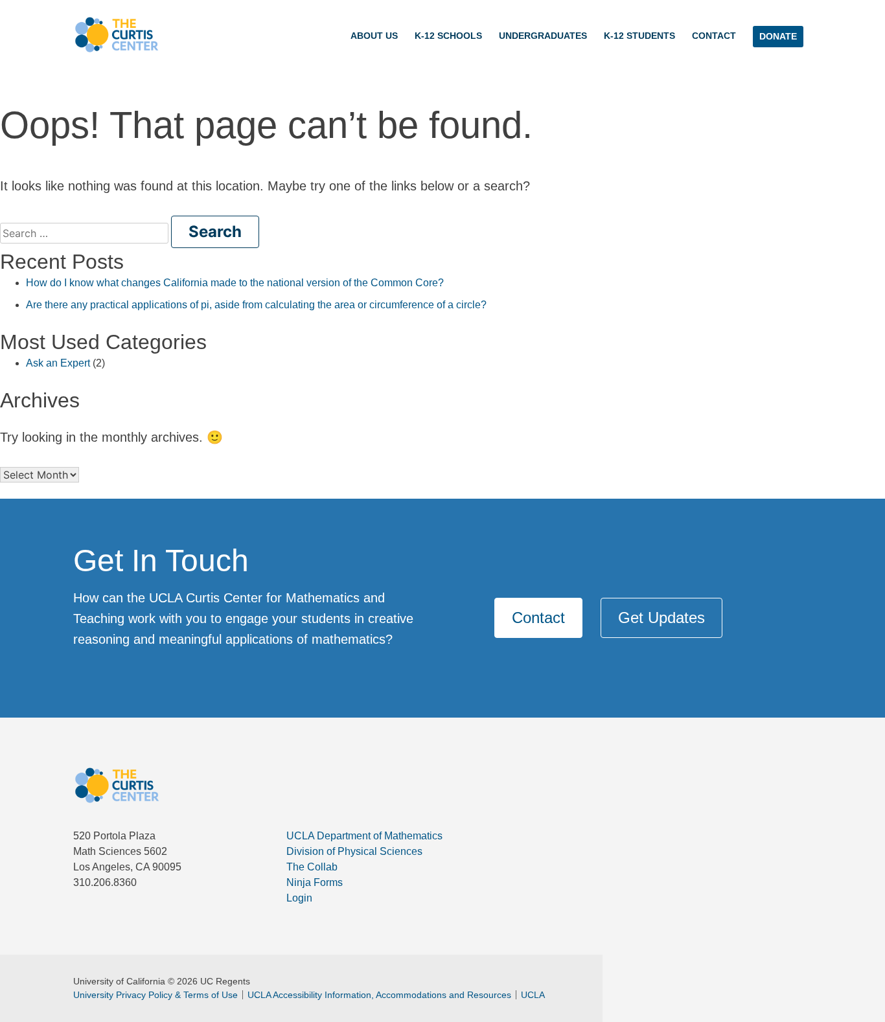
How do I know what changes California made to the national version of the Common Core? (235, 282)
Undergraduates (543, 35)
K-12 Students (639, 35)
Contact (714, 35)
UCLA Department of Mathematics (364, 835)
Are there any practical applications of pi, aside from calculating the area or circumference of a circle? (256, 304)
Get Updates (661, 617)
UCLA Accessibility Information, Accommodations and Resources (379, 995)
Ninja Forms (314, 882)
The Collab (312, 866)
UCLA (533, 995)
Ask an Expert (58, 363)
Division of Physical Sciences (354, 851)
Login (299, 897)
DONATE (778, 36)
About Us (374, 35)
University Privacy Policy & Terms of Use (155, 995)
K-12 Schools (448, 35)
